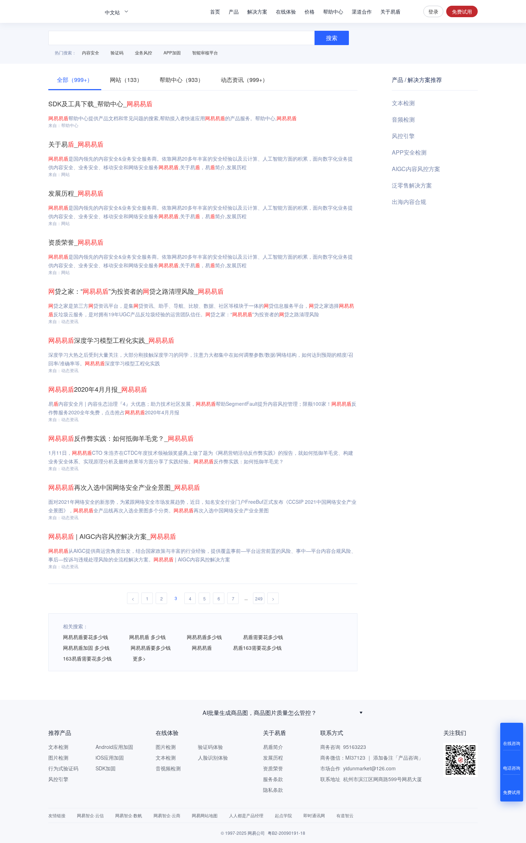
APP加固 (172, 52)
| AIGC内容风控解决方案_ (112, 536)
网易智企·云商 (167, 815)
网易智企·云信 (90, 815)
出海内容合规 (409, 202)
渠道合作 (362, 11)
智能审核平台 (205, 52)
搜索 (412, 11)
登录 (433, 11)
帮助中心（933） (182, 79)
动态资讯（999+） (244, 79)
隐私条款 (273, 789)
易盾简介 (273, 746)
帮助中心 (333, 11)
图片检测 (58, 757)
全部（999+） (75, 79)
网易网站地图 (205, 815)
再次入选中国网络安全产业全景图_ (124, 487)
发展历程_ (75, 193)
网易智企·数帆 (128, 815)
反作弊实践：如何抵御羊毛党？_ (121, 438)
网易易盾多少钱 (204, 636)
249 (259, 598)
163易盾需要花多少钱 (87, 658)
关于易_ (75, 143)
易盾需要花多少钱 (263, 636)
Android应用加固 (114, 746)
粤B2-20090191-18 (286, 833)
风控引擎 (403, 136)
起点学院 (283, 815)
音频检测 (403, 119)
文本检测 (403, 103)
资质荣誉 (273, 768)
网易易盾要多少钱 (151, 647)
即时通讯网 (314, 815)
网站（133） (126, 79)
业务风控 (143, 52)
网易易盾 (73, 11)
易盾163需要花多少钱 (257, 647)
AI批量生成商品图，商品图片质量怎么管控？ (260, 712)
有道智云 (345, 815)
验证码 (117, 52)
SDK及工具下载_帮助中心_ (100, 103)
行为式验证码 (63, 768)
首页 (215, 11)
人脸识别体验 (213, 757)
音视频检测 (168, 768)
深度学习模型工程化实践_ (111, 340)
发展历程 (273, 757)
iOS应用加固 (110, 757)
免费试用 (462, 11)
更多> (139, 658)
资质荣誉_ (75, 242)
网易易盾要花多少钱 (85, 636)
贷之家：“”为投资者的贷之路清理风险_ (136, 291)
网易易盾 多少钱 (147, 636)
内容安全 (90, 52)
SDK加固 (106, 768)
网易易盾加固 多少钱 (86, 647)
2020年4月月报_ (97, 389)
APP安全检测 (409, 152)
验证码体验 (210, 746)
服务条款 (273, 779)
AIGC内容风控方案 (416, 169)
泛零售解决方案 (412, 185)
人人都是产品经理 (246, 815)
